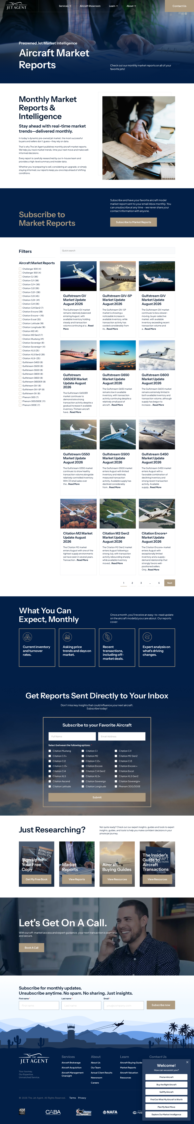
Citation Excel (126, 771)
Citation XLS (59, 776)
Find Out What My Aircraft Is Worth (166, 1099)
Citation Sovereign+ (129, 781)
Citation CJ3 (125, 761)
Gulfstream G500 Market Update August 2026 (116, 458)
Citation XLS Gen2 (128, 776)
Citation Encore (94, 766)
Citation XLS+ (93, 776)
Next (169, 582)
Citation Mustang (62, 750)
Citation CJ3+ (60, 766)
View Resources (117, 879)
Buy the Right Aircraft (167, 1084)
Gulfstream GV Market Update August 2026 (74, 300)
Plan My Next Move (166, 1107)
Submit (97, 797)
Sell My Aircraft (166, 1092)
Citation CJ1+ (60, 756)
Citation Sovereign (96, 781)
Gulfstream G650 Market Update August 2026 (116, 379)
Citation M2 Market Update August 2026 (77, 537)
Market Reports (70, 867)
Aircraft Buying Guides (116, 867)
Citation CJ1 (125, 750)
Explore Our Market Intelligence (166, 1114)
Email (107, 998)
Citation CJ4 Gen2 (95, 771)
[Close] (187, 1062)
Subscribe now (161, 1005)
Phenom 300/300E (129, 786)
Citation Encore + (128, 766)
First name (24, 998)
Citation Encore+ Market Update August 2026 (154, 537)
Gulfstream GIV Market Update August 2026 (154, 300)
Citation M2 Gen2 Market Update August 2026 (116, 537)
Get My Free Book (36, 879)
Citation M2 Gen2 (128, 756)
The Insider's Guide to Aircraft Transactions (156, 862)
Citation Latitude (62, 786)
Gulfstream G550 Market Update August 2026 (76, 458)
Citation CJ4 (59, 771)
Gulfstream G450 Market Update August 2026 (155, 458)
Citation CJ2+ (93, 761)
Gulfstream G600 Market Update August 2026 (155, 379)
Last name (67, 998)
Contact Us (157, 1057)
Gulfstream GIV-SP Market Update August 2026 (117, 300)
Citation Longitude (96, 786)
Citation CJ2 (59, 761)
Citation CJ (92, 750)
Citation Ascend (61, 781)
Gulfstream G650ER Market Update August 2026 (75, 381)
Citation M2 (92, 756)
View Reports (77, 879)
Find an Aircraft (166, 1077)
